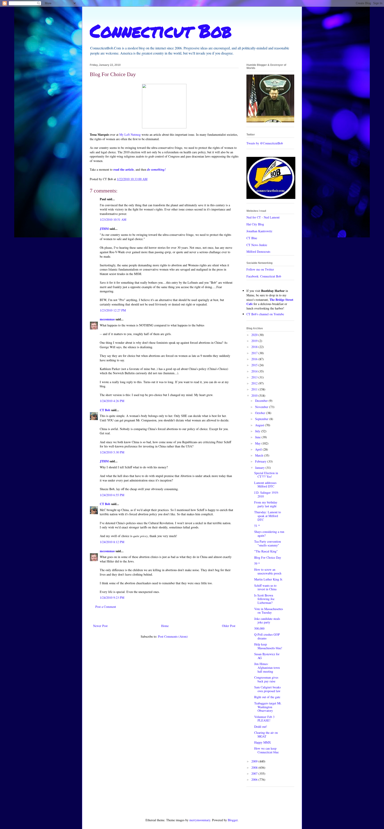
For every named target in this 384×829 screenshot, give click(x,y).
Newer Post (100, 626)
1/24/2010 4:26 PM (112, 401)
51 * (257, 526)
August (260, 425)
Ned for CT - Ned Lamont (263, 217)
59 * (257, 563)
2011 (254, 389)
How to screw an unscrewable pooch (267, 571)
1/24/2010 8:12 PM (112, 542)
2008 (254, 767)
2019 (254, 341)
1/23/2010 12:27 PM (113, 310)
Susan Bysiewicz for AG (267, 656)
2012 (254, 383)
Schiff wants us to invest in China (265, 587)
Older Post (228, 626)
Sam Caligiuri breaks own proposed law (267, 689)
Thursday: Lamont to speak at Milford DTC (267, 516)
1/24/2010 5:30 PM (112, 452)
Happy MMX (262, 742)
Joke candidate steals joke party (267, 621)
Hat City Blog (255, 224)
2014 (254, 371)
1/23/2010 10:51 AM (113, 219)
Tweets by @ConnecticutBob (264, 143)
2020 (254, 335)
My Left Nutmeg (130, 134)
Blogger (233, 820)
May (258, 443)
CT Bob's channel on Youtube (265, 314)
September (262, 419)
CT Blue (251, 238)
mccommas (107, 319)
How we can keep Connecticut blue (266, 750)
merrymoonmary (199, 820)
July (258, 431)
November (262, 407)
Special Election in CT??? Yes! (266, 475)
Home (165, 626)
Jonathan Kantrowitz (259, 231)
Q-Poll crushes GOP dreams (267, 636)
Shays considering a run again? (269, 534)
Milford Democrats (258, 251)
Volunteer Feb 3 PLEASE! (264, 719)
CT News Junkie (256, 245)
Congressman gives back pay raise (266, 679)
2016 (254, 359)
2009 (254, 761)
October (260, 413)
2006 (254, 779)
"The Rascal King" (266, 551)
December (262, 400)
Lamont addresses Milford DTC (265, 485)
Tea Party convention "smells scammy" (267, 543)
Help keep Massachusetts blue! (268, 646)
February (261, 461)
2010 (254, 395)
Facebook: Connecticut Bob (263, 276)
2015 (254, 365)
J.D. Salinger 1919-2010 (266, 494)
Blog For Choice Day (267, 557)
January (260, 467)
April (259, 449)
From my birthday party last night (265, 504)
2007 (254, 773)
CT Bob (105, 410)
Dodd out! (260, 726)
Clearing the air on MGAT (266, 734)
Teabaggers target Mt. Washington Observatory (268, 707)
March (259, 455)
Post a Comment (105, 607)
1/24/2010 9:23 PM (112, 597)
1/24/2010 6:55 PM (112, 495)
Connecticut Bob (161, 30)
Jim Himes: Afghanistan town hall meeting (267, 667)
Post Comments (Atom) (173, 636)
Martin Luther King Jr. (268, 579)
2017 (254, 353)
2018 (254, 347)
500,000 (259, 628)
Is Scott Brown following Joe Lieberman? (264, 599)
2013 (254, 377)
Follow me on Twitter (260, 269)
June (258, 437)
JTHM (104, 228)
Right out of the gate (267, 697)
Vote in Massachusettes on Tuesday (268, 611)
